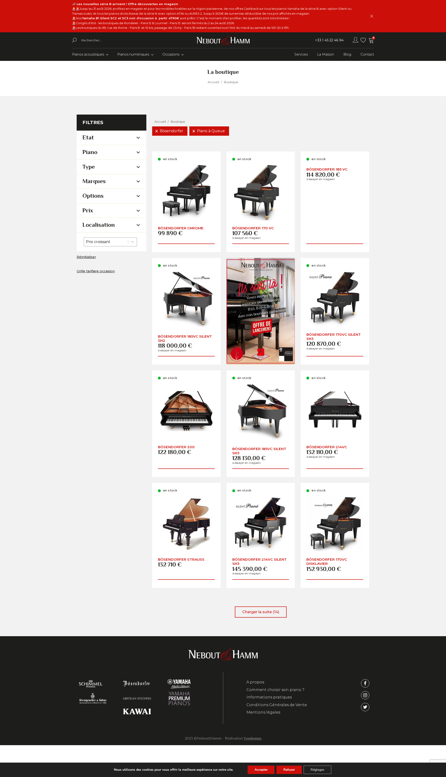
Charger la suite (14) (260, 612)
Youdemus (253, 738)
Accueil (213, 82)
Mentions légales (263, 712)
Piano (89, 152)
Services (301, 54)
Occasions (170, 54)
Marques (94, 181)
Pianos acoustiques (88, 54)
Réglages (317, 769)
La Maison (325, 54)
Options (93, 195)
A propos (255, 682)
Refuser (289, 769)
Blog (347, 54)
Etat (88, 137)
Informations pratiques (269, 697)
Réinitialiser (86, 257)
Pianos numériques (133, 54)
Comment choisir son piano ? (275, 690)
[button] (169, 131)
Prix (87, 210)
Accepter (261, 769)
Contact (367, 54)
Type (88, 166)
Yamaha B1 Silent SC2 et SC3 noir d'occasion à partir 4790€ (130, 18)
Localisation (98, 224)
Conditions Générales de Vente (276, 705)
